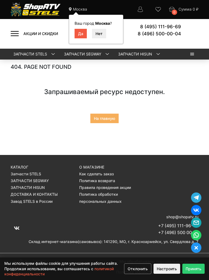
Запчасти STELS (30, 54)
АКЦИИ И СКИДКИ (40, 33)
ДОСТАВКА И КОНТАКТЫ (34, 194)
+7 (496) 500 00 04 (178, 232)
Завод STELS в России (32, 201)
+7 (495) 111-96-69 (178, 225)
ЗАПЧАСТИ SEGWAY (83, 54)
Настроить (167, 268)
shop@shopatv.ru (182, 216)
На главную (104, 118)
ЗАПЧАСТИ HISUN (135, 54)
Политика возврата (97, 180)
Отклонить (138, 268)
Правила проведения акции (105, 187)
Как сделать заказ (96, 174)
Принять (193, 268)
